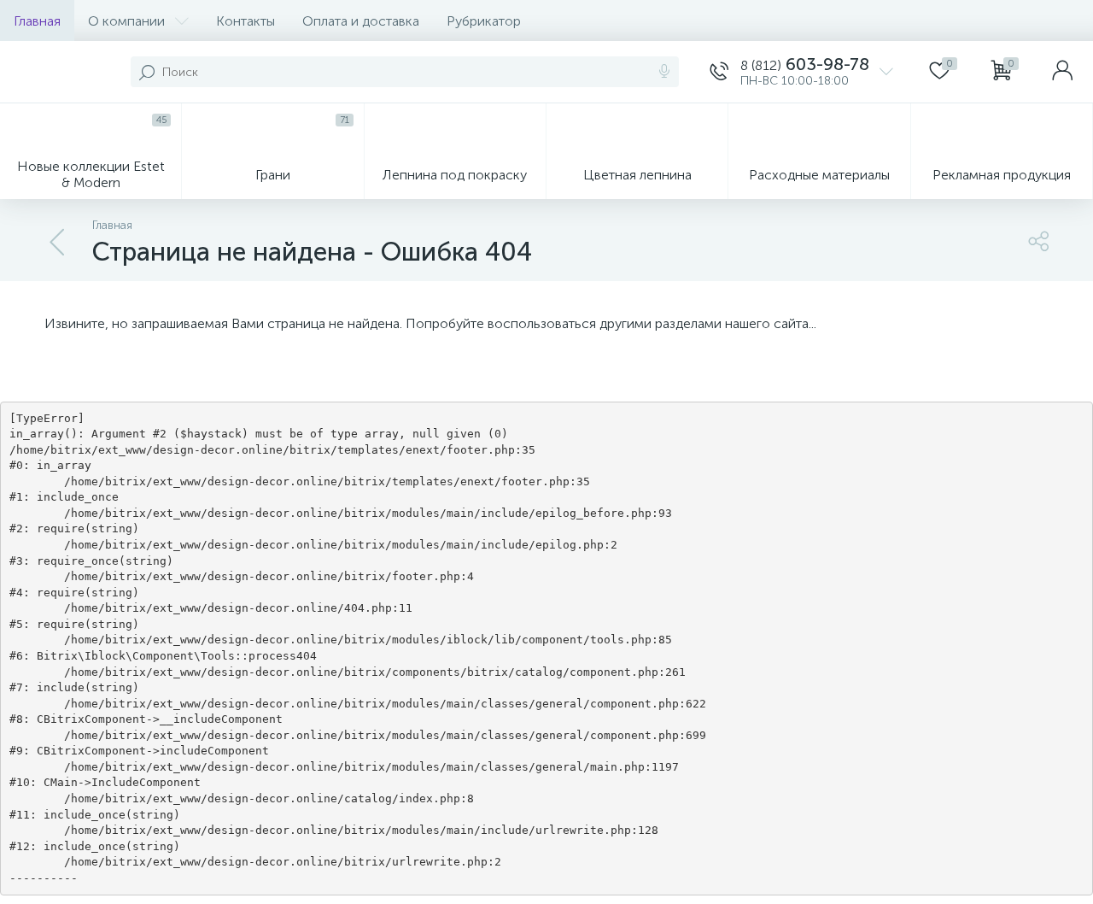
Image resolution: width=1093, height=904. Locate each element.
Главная (37, 21)
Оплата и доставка (360, 21)
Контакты (245, 21)
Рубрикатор (484, 21)
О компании (126, 21)
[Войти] (1062, 72)
